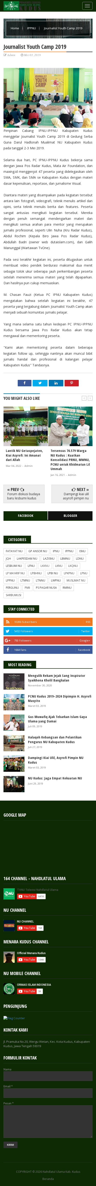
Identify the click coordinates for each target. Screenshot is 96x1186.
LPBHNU (36, 573)
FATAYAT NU (14, 551)
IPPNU (32, 28)
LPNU (83, 573)
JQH (8, 559)
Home (15, 28)
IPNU (56, 551)
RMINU (67, 588)
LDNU (80, 559)
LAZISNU (49, 559)
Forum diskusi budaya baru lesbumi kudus (23, 496)
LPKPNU (69, 573)
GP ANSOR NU (37, 551)
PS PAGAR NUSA (46, 588)
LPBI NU (53, 573)
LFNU (31, 566)
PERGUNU (12, 588)
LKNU (58, 566)
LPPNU (10, 580)
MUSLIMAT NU (76, 580)
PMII (27, 588)
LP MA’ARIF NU (15, 573)
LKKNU (45, 566)
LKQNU (73, 566)
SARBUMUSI (13, 595)
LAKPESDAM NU (27, 559)
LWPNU (56, 580)
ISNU (82, 551)
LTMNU (25, 580)
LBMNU (65, 559)
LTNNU (40, 580)
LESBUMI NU (14, 566)
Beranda (48, 1179)
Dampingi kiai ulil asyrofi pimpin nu (76, 496)
